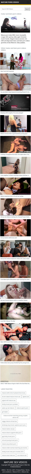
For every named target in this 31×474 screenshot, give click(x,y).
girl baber (5, 412)
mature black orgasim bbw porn (11, 433)
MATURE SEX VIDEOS (15, 462)
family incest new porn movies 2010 (12, 451)
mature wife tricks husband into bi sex (13, 393)
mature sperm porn (22, 408)
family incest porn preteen (10, 404)
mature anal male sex (8, 455)
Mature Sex (25, 472)
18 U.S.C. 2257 (11, 470)
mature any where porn (9, 444)
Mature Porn (16, 472)
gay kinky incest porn (8, 436)
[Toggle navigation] (28, 2)
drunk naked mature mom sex (11, 397)
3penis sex (26, 397)
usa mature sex (21, 455)
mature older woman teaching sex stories (14, 448)
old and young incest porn (10, 440)
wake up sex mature (8, 408)
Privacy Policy (20, 470)
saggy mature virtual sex (9, 421)
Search (27, 9)
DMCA (3, 470)
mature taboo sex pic (8, 429)
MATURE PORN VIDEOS (10, 2)
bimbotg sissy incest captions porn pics (14, 425)
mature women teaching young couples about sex (15, 416)
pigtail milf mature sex (8, 400)
